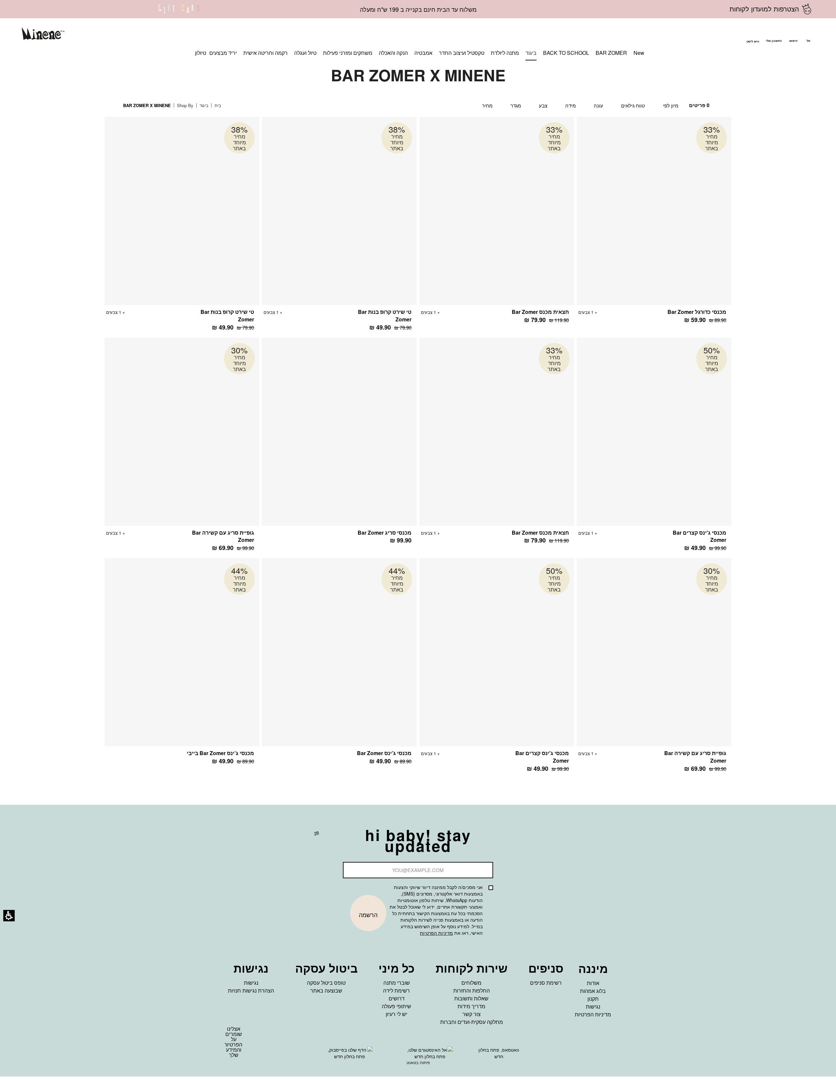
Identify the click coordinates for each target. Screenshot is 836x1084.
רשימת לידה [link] (396, 990)
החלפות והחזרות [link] (471, 990)
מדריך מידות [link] (471, 1006)
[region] (177, 106)
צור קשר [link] (471, 1014)
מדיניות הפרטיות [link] (593, 1014)
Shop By (184, 105)
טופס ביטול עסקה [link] (326, 982)
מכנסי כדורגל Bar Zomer (696, 311)
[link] (178, 13)
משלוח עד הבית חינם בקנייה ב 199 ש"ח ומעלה (418, 9)
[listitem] (654, 223)
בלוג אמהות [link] (593, 991)
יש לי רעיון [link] (396, 1014)
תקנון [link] (593, 998)
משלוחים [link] (471, 982)
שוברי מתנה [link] (396, 982)
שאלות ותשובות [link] (471, 998)
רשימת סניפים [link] (546, 982)
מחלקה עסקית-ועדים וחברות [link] (471, 1022)
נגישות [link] (593, 1006)
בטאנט (412, 1062)
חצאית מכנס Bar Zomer (540, 311)
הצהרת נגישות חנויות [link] (251, 990)
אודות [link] (593, 983)
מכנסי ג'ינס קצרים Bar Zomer (699, 536)
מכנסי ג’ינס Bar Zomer (384, 753)
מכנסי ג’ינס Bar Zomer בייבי (220, 753)
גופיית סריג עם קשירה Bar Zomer (223, 536)
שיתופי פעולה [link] (396, 1006)
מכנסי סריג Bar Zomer (384, 532)
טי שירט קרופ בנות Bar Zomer (384, 315)
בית (217, 105)
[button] (793, 34)
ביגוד (203, 105)
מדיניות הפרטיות (436, 933)
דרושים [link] (397, 998)
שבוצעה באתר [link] (326, 990)
